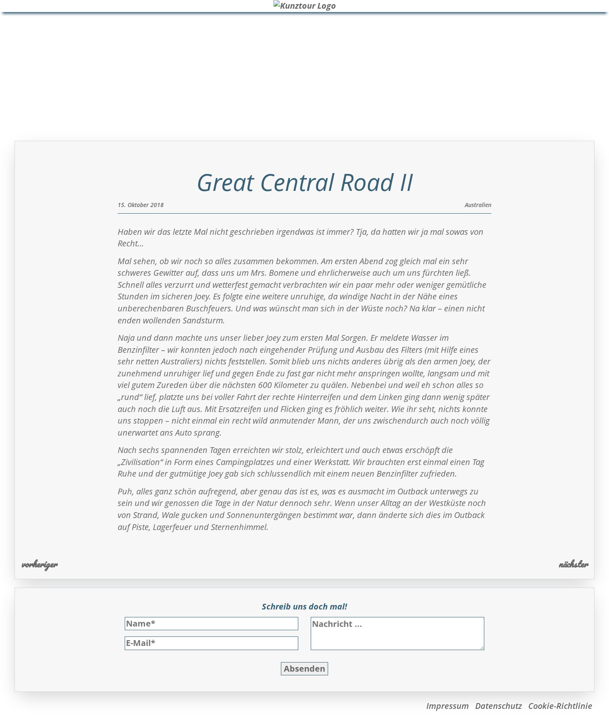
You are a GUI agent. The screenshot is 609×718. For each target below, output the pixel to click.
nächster (573, 564)
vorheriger (39, 564)
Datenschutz (498, 705)
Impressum (447, 705)
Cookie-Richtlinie (560, 705)
